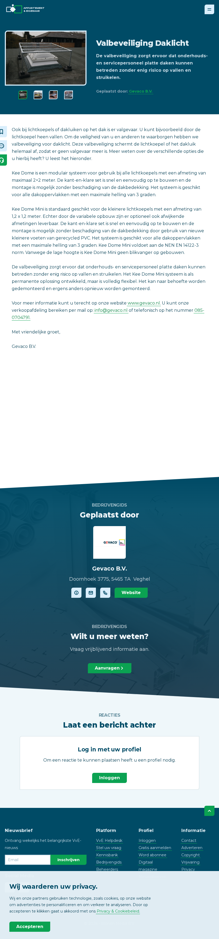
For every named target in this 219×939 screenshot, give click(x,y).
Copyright (190, 855)
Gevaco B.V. (140, 91)
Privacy (188, 869)
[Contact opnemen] (91, 593)
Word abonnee (152, 855)
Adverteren (191, 847)
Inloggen (109, 777)
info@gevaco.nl (111, 310)
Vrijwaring (190, 862)
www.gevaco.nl (144, 303)
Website (131, 592)
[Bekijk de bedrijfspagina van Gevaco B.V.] (76, 593)
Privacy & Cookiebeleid (118, 911)
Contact (188, 840)
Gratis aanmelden (155, 847)
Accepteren (29, 926)
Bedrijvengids (109, 862)
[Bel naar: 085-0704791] (105, 593)
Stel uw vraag (108, 847)
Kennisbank (107, 855)
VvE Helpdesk (109, 840)
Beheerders (107, 869)
